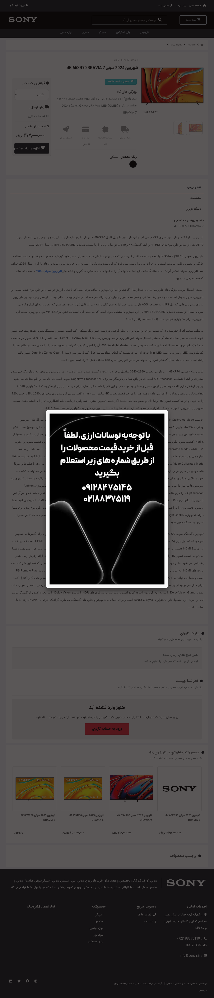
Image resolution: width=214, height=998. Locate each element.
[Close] (167, 410)
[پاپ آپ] (107, 499)
